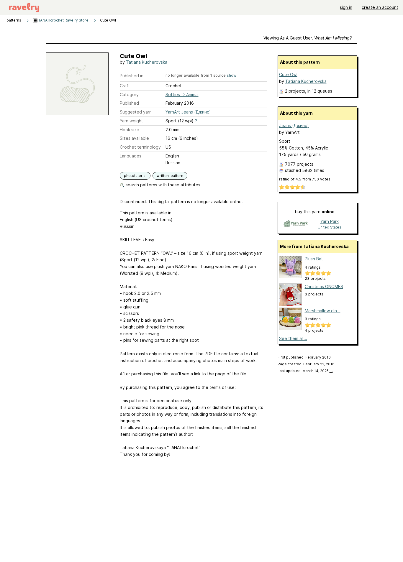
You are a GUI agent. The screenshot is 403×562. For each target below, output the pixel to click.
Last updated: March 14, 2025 (305, 371)
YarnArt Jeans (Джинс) (188, 111)
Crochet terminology (140, 146)
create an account (380, 7)
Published (129, 103)
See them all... (293, 338)
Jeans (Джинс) (294, 125)
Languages (130, 155)
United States (329, 227)
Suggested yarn (136, 111)
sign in (346, 7)
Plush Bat (314, 258)
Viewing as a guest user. (307, 37)
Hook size (129, 129)
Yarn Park (329, 221)
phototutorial (135, 175)
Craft (125, 85)
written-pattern (170, 175)
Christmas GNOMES (324, 286)
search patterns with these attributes (162, 184)
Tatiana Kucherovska (146, 62)
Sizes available (134, 138)
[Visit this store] (295, 224)
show (231, 75)
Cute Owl (288, 74)
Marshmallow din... (322, 310)
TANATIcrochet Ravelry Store (63, 20)
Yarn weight (131, 120)
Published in (131, 75)
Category (129, 94)
